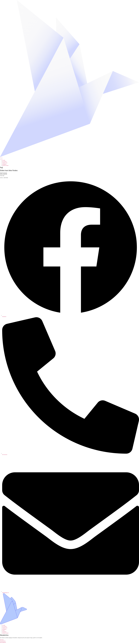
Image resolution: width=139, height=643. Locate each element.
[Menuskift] (1, 158)
